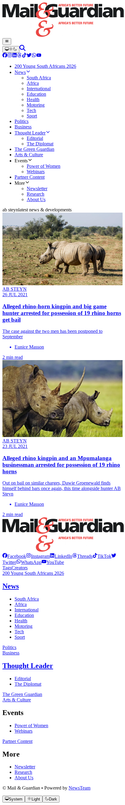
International (27, 609)
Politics (9, 647)
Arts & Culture (16, 699)
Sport (20, 637)
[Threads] (19, 55)
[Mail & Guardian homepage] (62, 20)
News (10, 586)
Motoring (23, 626)
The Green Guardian (22, 694)
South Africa (27, 598)
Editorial (23, 678)
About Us (24, 777)
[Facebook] (4, 55)
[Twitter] (29, 55)
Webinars (23, 731)
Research (23, 772)
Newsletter (25, 766)
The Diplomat (28, 684)
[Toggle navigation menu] (6, 41)
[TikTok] (24, 55)
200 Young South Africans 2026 (33, 573)
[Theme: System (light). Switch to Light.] (10, 49)
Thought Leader (27, 666)
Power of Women (31, 725)
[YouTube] (38, 55)
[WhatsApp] (34, 55)
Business (10, 652)
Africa (21, 604)
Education (24, 615)
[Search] (22, 49)
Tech (19, 631)
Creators (20, 567)
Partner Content (17, 741)
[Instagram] (9, 55)
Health (21, 620)
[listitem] (14, 556)
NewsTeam (79, 787)
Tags (7, 567)
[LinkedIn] (14, 55)
